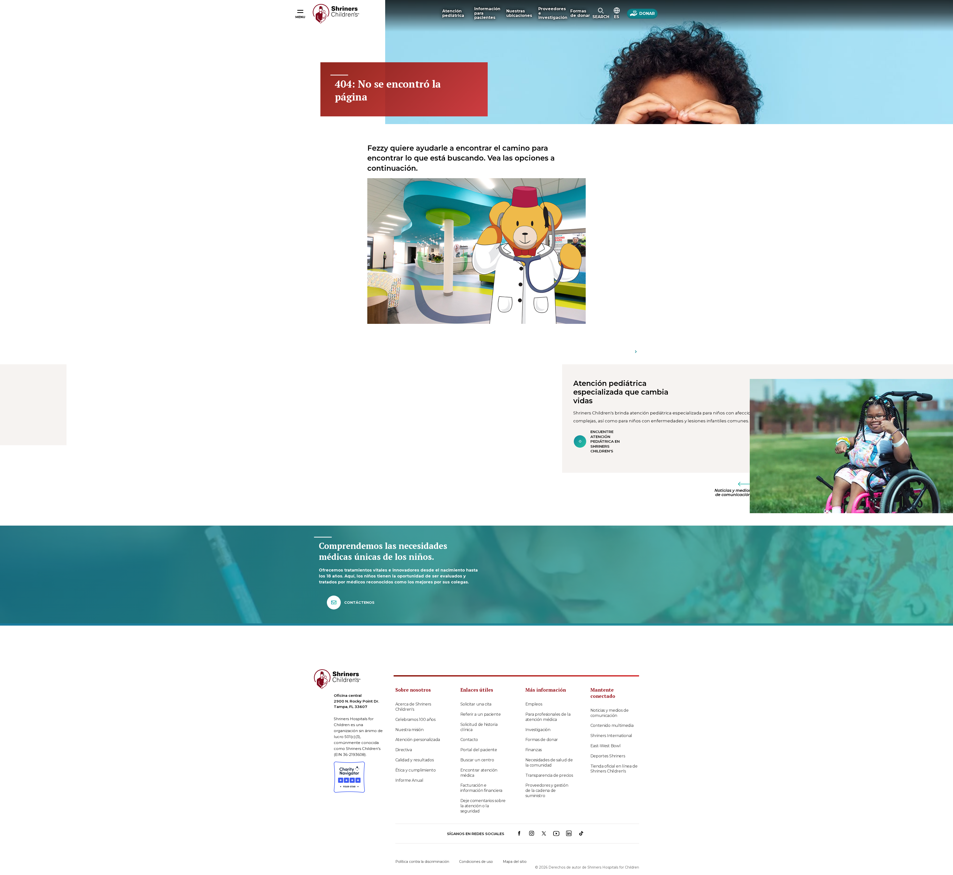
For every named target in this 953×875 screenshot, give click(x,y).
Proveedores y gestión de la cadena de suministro (546, 790)
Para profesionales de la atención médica (548, 717)
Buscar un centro (477, 760)
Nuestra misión (409, 729)
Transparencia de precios (549, 775)
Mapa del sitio (515, 861)
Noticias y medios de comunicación (609, 713)
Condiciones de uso (476, 861)
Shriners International (611, 735)
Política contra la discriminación (422, 861)
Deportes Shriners (607, 756)
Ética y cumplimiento (415, 770)
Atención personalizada (417, 739)
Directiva (403, 749)
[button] (600, 13)
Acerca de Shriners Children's (413, 707)
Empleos (533, 704)
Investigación (537, 729)
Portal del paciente (478, 749)
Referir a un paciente (480, 714)
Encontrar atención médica (479, 773)
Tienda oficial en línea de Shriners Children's (614, 769)
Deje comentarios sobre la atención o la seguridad (483, 805)
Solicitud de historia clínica (479, 727)
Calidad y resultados (414, 760)
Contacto (469, 739)
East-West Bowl (605, 745)
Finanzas (533, 749)
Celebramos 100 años (415, 719)
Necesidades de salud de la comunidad (549, 763)
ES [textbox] (616, 16)
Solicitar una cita (476, 704)
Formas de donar (541, 739)
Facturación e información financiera (481, 788)
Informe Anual (409, 780)
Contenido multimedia (612, 725)
